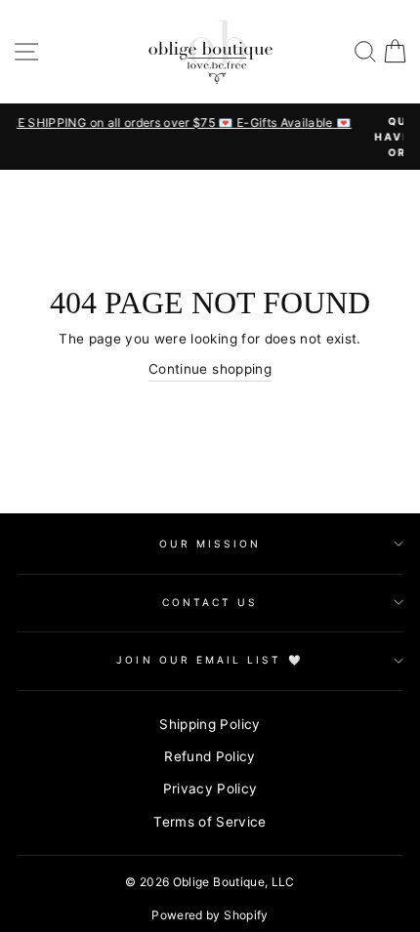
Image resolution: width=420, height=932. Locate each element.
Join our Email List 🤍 (209, 660)
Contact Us (210, 602)
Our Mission (210, 543)
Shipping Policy (209, 724)
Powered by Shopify (209, 915)
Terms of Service (209, 822)
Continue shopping (210, 369)
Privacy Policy (210, 788)
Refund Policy (209, 756)
